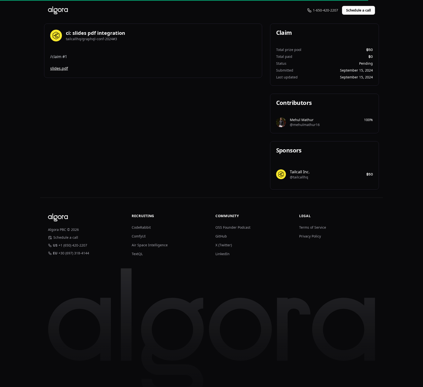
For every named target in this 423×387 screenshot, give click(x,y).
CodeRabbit (141, 227)
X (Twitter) (223, 245)
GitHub (221, 236)
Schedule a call (358, 10)
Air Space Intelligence (150, 245)
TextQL (137, 253)
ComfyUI (139, 236)
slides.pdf (59, 68)
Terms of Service (312, 227)
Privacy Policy (310, 236)
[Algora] (58, 10)
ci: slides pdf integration (95, 33)
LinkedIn (222, 253)
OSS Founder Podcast (232, 227)
